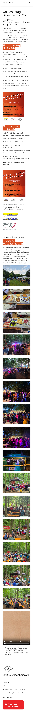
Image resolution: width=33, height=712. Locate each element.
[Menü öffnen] (29, 3)
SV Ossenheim (8, 3)
